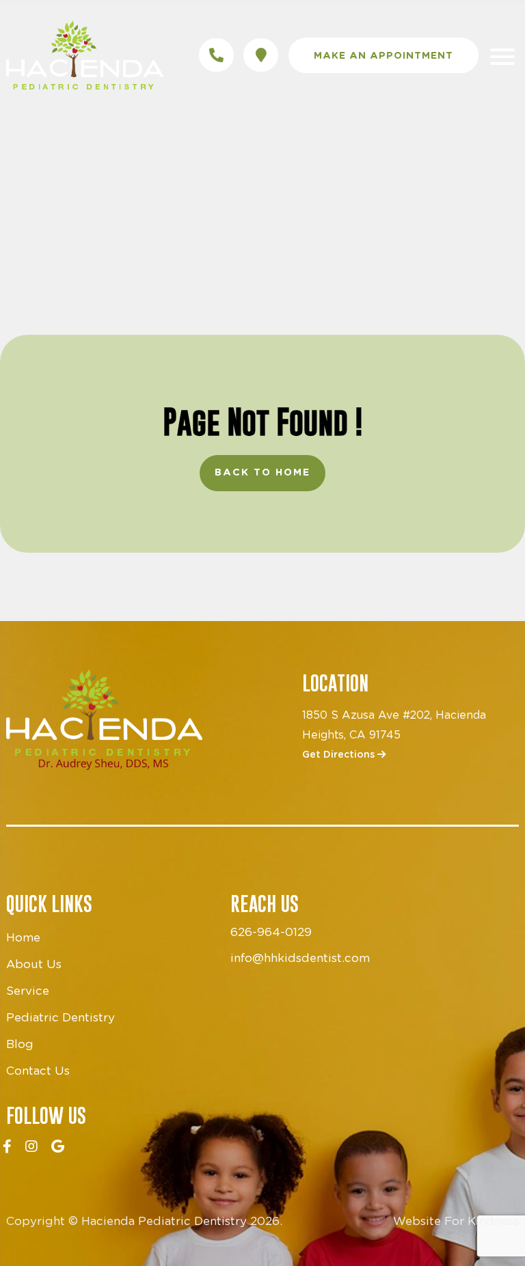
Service (27, 991)
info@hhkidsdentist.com (300, 958)
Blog (19, 1044)
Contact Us (38, 1071)
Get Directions (339, 755)
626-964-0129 (271, 932)
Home (23, 938)
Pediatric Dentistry (60, 1017)
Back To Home (262, 473)
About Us (34, 964)
